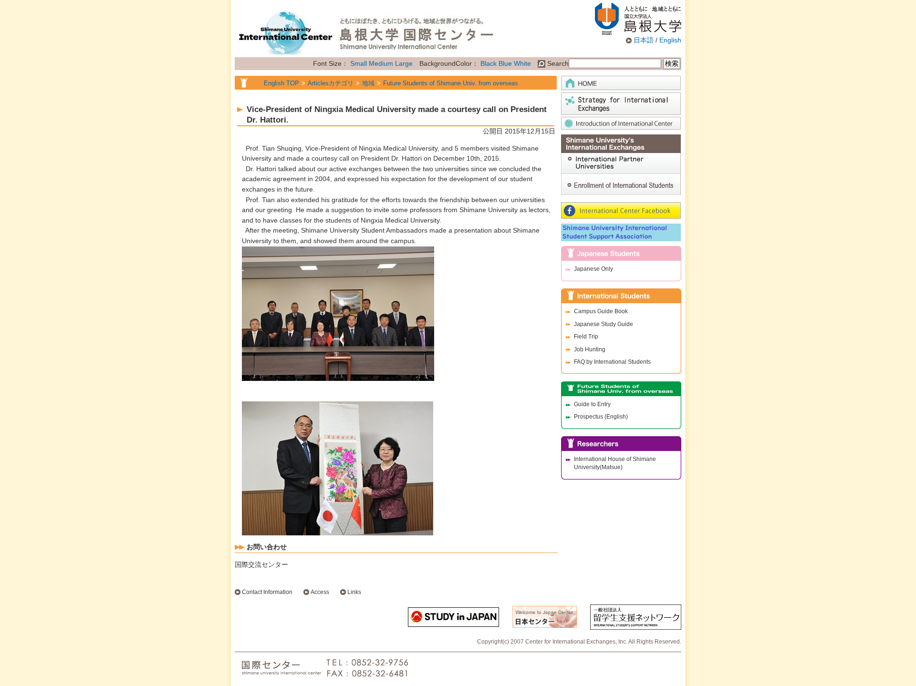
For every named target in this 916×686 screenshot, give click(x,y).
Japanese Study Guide (603, 324)
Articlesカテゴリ (331, 83)
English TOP (281, 83)
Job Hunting (589, 349)
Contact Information (267, 592)
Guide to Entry (592, 404)
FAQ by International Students (612, 362)
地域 (368, 83)
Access (320, 592)
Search (557, 63)
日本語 (644, 40)
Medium (381, 63)
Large (404, 63)
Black (488, 63)
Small (358, 63)
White (522, 63)
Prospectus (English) (601, 417)
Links (354, 592)
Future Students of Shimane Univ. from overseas (450, 83)
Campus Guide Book (601, 311)
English (670, 40)
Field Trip (586, 336)
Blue (505, 63)
